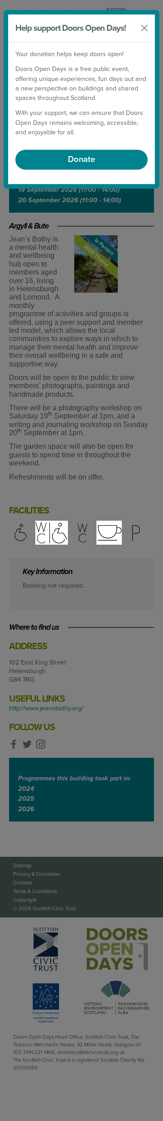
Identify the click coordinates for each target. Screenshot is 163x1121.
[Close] (144, 28)
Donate (81, 159)
